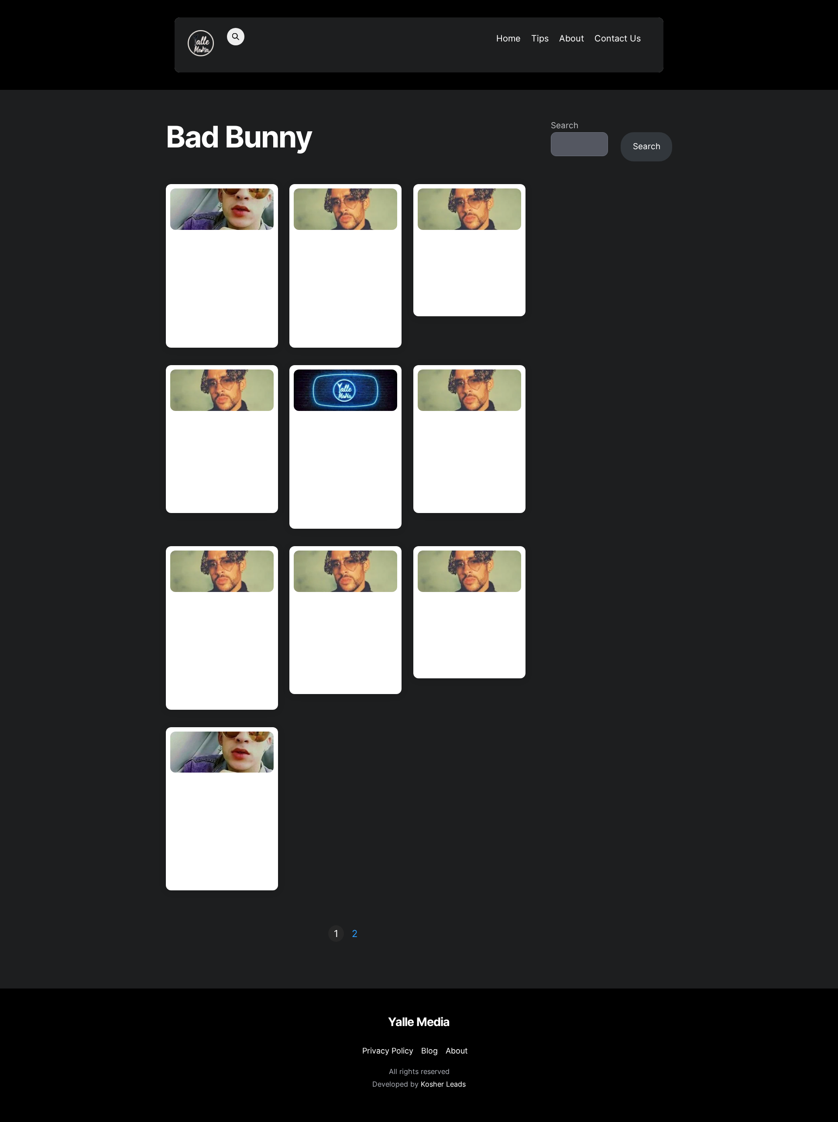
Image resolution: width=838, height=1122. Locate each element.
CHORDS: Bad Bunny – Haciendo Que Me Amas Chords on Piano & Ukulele (220, 649)
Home (508, 38)
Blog (429, 1050)
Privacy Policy (387, 1050)
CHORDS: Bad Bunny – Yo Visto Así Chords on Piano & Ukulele (468, 460)
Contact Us (617, 38)
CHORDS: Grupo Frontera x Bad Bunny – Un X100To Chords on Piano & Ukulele (220, 287)
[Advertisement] (611, 312)
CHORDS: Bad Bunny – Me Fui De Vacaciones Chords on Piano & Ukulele (220, 460)
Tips (540, 38)
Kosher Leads (443, 1084)
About (571, 38)
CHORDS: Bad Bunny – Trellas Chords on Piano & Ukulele (468, 633)
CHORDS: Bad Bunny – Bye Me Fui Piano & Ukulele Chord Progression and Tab (221, 830)
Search (564, 125)
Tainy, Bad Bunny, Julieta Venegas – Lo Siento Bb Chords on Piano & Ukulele (344, 468)
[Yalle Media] (201, 51)
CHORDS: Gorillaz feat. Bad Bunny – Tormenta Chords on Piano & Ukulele (344, 287)
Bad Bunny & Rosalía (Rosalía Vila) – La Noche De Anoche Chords (345, 641)
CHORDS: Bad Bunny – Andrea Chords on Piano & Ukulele (469, 271)
